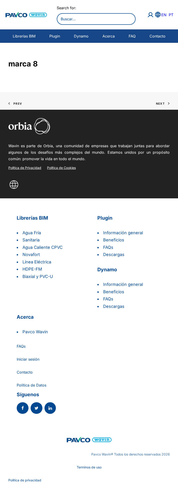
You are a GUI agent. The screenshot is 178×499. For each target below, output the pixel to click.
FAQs (108, 247)
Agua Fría (31, 232)
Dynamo (81, 36)
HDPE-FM (32, 269)
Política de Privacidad (24, 168)
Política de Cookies (61, 168)
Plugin (54, 36)
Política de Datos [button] (31, 385)
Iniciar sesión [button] (28, 359)
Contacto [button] (25, 372)
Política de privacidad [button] (24, 480)
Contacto (157, 36)
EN (163, 14)
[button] (23, 408)
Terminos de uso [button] (89, 467)
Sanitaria (31, 239)
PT (171, 14)
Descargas (113, 254)
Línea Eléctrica (36, 261)
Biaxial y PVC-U (37, 276)
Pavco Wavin (35, 331)
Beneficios (113, 239)
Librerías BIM (24, 36)
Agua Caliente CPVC (42, 247)
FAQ (132, 36)
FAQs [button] (21, 346)
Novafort (31, 254)
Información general (123, 232)
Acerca (108, 36)
